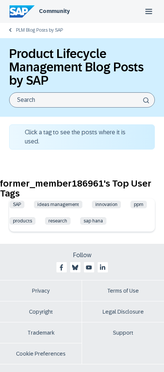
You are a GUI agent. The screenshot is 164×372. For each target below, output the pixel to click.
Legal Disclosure (123, 312)
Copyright (41, 312)
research (57, 221)
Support (123, 333)
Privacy (41, 291)
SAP (17, 204)
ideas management (58, 204)
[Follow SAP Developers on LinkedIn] (103, 267)
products (22, 221)
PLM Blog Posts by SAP (39, 30)
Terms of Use (123, 291)
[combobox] (82, 100)
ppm (138, 204)
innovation (106, 204)
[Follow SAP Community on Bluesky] (75, 267)
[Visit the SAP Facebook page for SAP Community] (61, 267)
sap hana (93, 221)
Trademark (41, 333)
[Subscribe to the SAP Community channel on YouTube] (89, 267)
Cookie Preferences (41, 354)
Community (54, 11)
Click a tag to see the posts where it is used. (75, 137)
